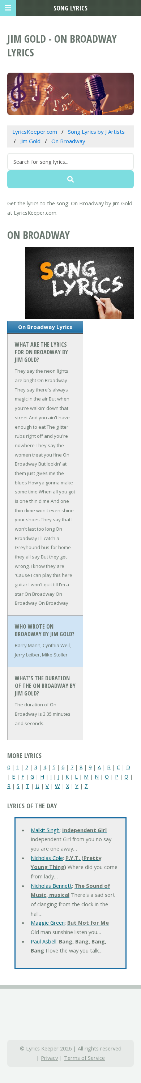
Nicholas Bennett (51, 885)
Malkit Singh (45, 830)
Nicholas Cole (47, 857)
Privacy (49, 1057)
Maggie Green (48, 922)
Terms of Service (84, 1057)
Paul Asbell (43, 941)
